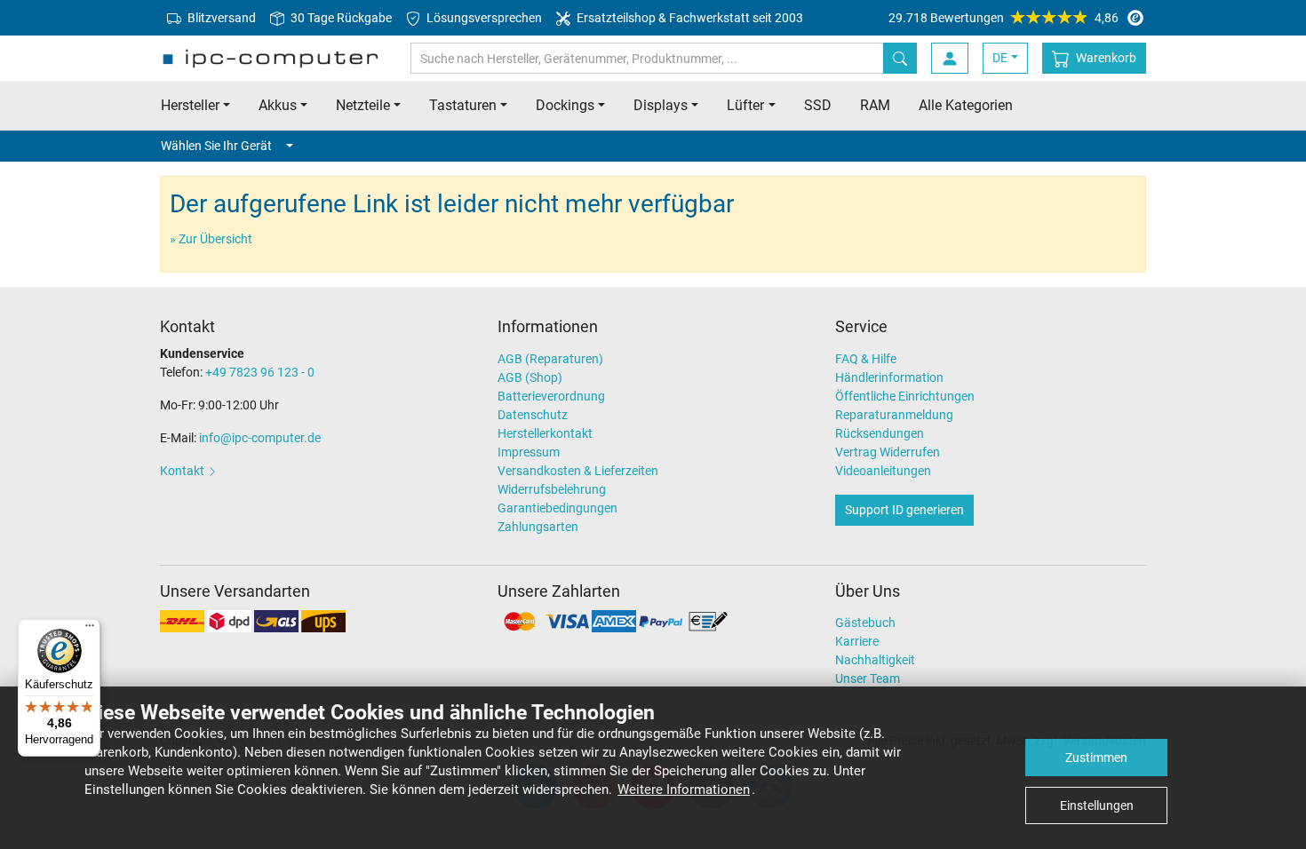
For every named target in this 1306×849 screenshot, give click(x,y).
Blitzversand (220, 18)
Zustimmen (1096, 757)
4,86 (1003, 18)
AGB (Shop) (530, 377)
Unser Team (867, 678)
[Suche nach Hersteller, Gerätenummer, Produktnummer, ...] (900, 58)
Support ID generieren (904, 510)
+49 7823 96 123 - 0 (260, 372)
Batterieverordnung (551, 396)
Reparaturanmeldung (894, 415)
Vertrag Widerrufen (887, 452)
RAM (875, 105)
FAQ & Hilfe (865, 359)
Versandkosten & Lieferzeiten (578, 471)
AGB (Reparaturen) (550, 359)
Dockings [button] (565, 105)
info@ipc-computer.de (260, 438)
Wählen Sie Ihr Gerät (216, 146)
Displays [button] (660, 105)
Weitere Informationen (683, 789)
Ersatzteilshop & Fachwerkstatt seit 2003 (688, 18)
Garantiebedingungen (557, 508)
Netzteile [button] (363, 105)
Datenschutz (533, 415)
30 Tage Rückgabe (340, 18)
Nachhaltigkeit (875, 660)
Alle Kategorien (966, 105)
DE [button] (999, 58)
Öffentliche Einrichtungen (905, 396)
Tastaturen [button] (463, 105)
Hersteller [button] (190, 105)
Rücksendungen (879, 433)
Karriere (857, 641)
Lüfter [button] (745, 105)
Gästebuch (865, 622)
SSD (818, 105)
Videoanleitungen (883, 471)
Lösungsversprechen (483, 18)
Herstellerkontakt (545, 433)
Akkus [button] (278, 105)
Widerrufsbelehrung (552, 489)
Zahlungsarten (538, 527)
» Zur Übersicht (211, 239)
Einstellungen (1097, 805)
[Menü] (89, 629)
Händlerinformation (889, 377)
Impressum (529, 452)
